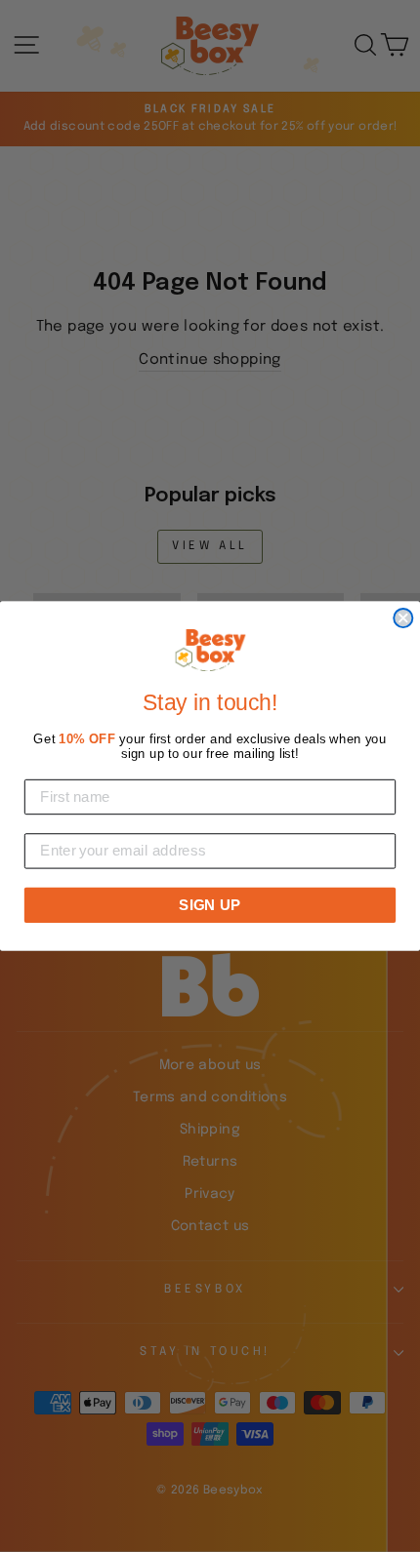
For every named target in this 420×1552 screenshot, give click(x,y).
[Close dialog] (403, 618)
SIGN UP (209, 904)
